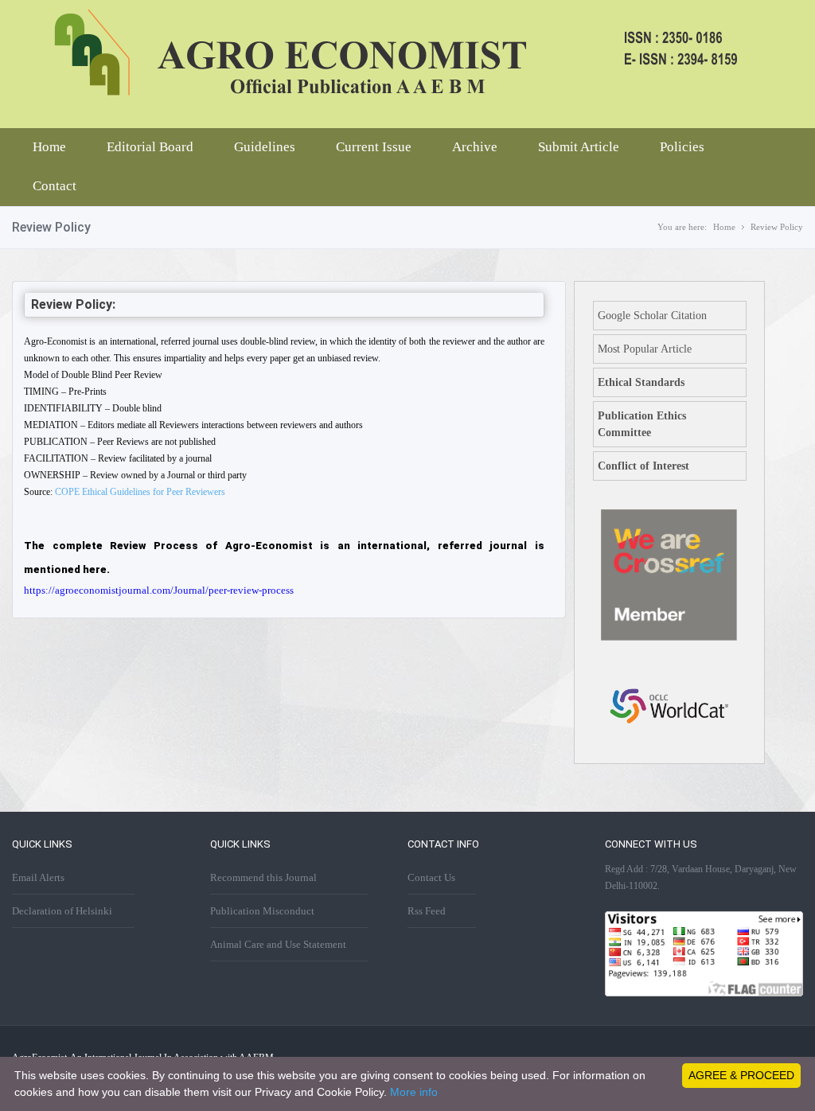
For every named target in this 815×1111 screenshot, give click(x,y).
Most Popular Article (645, 349)
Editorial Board (150, 146)
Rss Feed (427, 911)
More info (414, 1092)
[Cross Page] (669, 637)
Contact (54, 185)
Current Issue (373, 146)
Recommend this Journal (263, 877)
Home (49, 146)
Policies (682, 146)
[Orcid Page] (669, 747)
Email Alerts (38, 877)
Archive (474, 146)
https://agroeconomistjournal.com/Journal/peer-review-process (159, 590)
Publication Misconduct (262, 911)
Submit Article (578, 146)
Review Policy (777, 227)
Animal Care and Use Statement (278, 944)
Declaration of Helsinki (62, 911)
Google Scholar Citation (652, 316)
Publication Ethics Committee (642, 424)
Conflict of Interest (643, 466)
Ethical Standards (641, 382)
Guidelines (264, 146)
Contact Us (431, 877)
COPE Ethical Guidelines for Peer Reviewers (140, 491)
